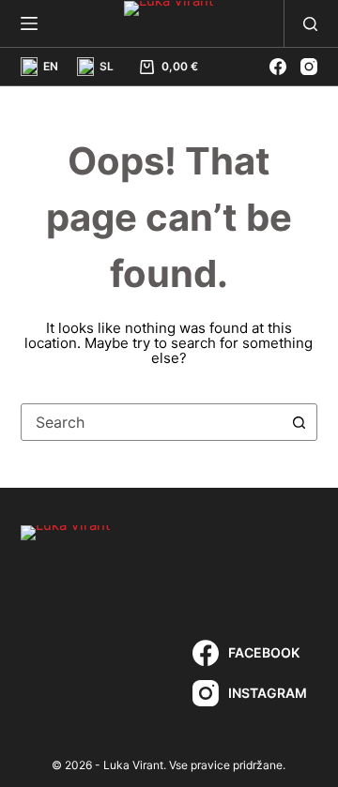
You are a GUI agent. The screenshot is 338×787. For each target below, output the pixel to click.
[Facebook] (277, 66)
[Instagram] (308, 66)
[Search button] (298, 422)
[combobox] (152, 422)
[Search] (310, 24)
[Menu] (29, 23)
